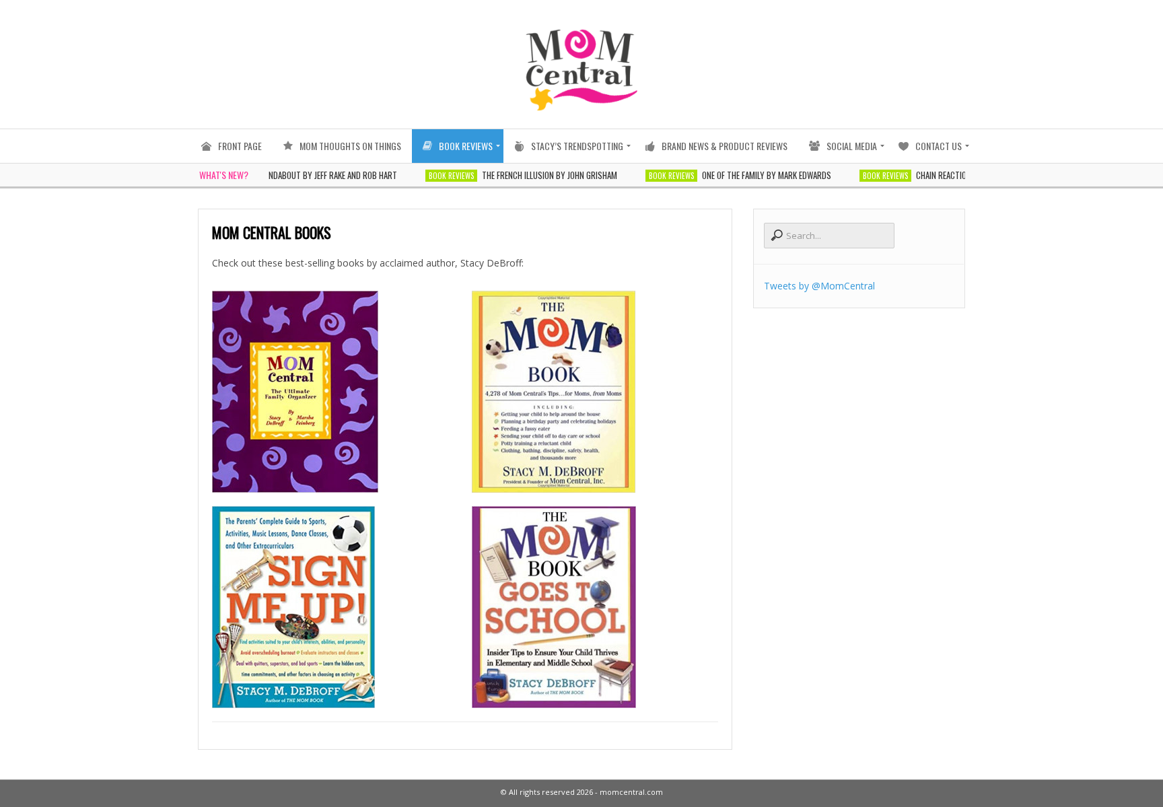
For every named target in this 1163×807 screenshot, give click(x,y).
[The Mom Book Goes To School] (595, 607)
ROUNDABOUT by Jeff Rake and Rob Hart (304, 175)
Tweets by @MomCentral (819, 285)
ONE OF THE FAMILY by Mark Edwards (745, 175)
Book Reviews (429, 175)
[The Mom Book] (595, 392)
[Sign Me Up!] (335, 607)
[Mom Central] (335, 392)
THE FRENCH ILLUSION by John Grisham (528, 175)
